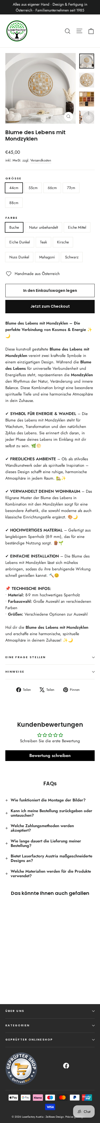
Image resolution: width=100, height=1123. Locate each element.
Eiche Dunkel (19, 242)
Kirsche (63, 242)
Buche (14, 227)
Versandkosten (40, 160)
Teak (43, 242)
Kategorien (17, 1025)
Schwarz (71, 257)
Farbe (11, 218)
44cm (13, 187)
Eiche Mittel (77, 227)
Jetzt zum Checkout (50, 306)
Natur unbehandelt (43, 227)
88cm (13, 202)
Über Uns (14, 1011)
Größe (13, 178)
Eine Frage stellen (25, 657)
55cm (33, 187)
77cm (71, 187)
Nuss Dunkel (19, 257)
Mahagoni (47, 257)
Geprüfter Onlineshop (29, 1040)
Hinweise (14, 671)
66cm (52, 187)
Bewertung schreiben (50, 755)
